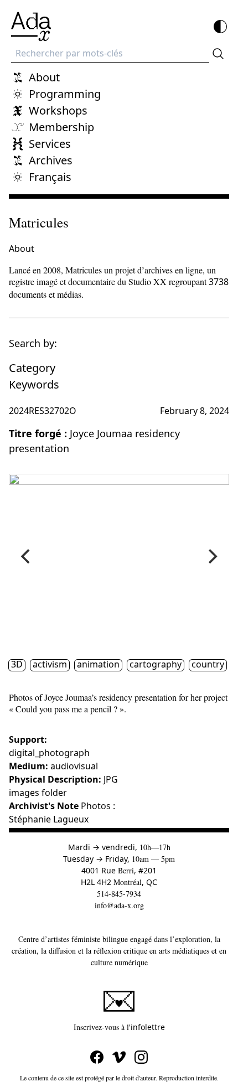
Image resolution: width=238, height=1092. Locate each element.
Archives (51, 160)
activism (50, 664)
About (44, 77)
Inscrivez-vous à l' (151, 1026)
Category (32, 367)
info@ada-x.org (119, 905)
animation (98, 664)
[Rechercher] (218, 54)
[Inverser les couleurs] (220, 26)
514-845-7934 (119, 893)
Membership (61, 127)
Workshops (58, 110)
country (208, 664)
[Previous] (26, 557)
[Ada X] (31, 26)
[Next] (211, 557)
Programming (65, 93)
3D (17, 664)
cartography (156, 664)
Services (50, 143)
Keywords (34, 384)
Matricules (39, 222)
